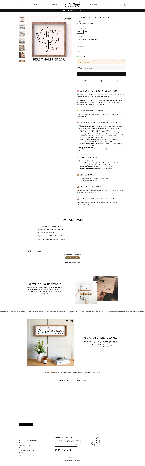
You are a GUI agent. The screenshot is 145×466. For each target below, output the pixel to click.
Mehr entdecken (90, 4)
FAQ (20, 455)
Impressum (22, 438)
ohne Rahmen (93, 39)
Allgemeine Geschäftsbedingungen (28, 440)
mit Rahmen (82, 39)
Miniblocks (55, 4)
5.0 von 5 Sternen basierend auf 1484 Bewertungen (75, 372)
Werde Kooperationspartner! (26, 450)
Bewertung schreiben (73, 258)
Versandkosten (89, 23)
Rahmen (79, 36)
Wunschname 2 (82, 49)
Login (103, 4)
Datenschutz (22, 442)
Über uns (21, 452)
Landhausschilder (39, 4)
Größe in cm (82, 29)
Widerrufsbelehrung (24, 445)
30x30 (80, 32)
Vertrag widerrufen (25, 424)
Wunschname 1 (82, 44)
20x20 (87, 32)
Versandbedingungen (24, 447)
